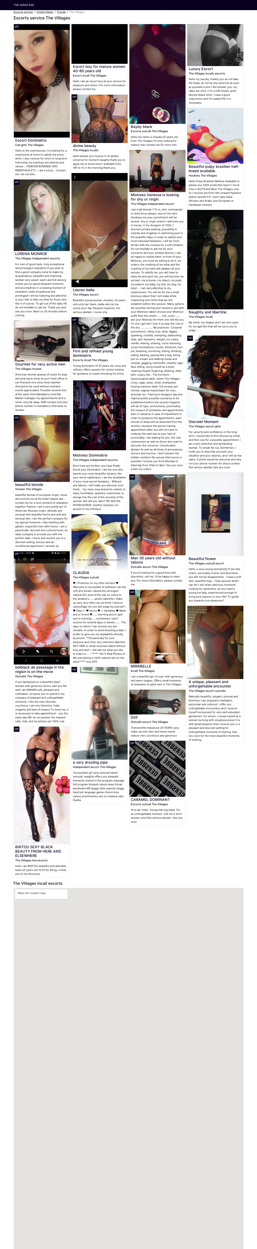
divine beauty (84, 145)
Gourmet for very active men (40, 364)
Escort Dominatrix (31, 140)
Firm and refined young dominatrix (93, 353)
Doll (134, 717)
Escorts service (23, 12)
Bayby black (141, 126)
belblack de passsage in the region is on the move (39, 669)
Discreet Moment (204, 421)
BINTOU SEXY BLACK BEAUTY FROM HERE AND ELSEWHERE (38, 851)
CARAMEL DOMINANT (150, 799)
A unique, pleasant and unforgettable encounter (210, 684)
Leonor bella (83, 290)
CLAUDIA (81, 572)
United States (45, 12)
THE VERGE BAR (24, 5)
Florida (61, 12)
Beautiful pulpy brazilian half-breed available (214, 168)
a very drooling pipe (90, 762)
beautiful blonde (29, 484)
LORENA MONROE (31, 254)
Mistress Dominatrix (90, 455)
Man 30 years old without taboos (153, 560)
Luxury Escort (201, 69)
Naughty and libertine (207, 312)
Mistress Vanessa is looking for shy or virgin (155, 197)
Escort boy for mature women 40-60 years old (99, 68)
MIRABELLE (141, 666)
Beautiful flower (202, 559)
